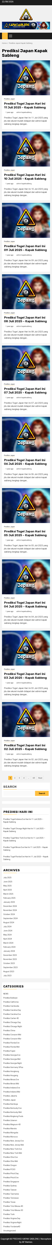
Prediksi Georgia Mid (11, 1059)
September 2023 (10, 967)
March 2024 (8, 943)
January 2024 (9, 951)
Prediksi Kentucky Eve (12, 1108)
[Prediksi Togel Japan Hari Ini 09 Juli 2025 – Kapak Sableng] (26, 220)
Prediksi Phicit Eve (11, 1177)
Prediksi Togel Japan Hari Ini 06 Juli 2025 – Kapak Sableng (25, 462)
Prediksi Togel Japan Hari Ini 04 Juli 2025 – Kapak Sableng (25, 604)
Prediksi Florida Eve (11, 1043)
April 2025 (7, 890)
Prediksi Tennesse (11, 1198)
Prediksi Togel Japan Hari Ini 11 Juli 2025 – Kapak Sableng (25, 105)
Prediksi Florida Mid (11, 1047)
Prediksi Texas (9, 1202)
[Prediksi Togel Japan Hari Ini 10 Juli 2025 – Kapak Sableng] (26, 149)
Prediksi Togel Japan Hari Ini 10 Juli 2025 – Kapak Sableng (25, 176)
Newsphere (46, 1239)
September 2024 (10, 918)
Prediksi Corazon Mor (12, 1039)
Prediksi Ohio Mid (10, 1161)
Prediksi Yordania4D (11, 1227)
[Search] (48, 36)
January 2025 (9, 902)
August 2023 (8, 971)
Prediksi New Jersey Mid (13, 1145)
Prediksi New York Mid (12, 1153)
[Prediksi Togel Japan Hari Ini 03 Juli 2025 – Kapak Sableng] (26, 648)
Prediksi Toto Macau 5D (13, 1210)
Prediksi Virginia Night (12, 1222)
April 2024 (7, 939)
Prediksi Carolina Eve (12, 1014)
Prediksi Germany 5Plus (13, 1067)
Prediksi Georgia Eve (11, 1055)
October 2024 (9, 914)
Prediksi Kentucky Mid (12, 1112)
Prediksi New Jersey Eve (13, 1141)
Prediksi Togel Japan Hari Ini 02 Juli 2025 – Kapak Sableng (25, 747)
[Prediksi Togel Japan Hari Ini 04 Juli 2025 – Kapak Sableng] (26, 576)
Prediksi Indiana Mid (11, 1092)
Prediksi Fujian (9, 1051)
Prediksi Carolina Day (12, 1010)
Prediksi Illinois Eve (11, 1079)
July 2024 (7, 927)
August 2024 (8, 922)
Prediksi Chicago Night (12, 1026)
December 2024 (10, 906)
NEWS (5, 994)
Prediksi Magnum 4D (12, 1124)
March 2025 (8, 894)
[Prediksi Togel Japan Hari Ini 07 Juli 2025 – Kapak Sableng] (26, 363)
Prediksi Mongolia (10, 1133)
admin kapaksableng (24, 112)
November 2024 (10, 910)
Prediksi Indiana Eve (11, 1088)
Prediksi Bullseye (10, 998)
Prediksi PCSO (9, 1169)
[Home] (5, 36)
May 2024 (7, 935)
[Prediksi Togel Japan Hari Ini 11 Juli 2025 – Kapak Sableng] (26, 77)
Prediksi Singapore (11, 1182)
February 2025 (9, 898)
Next (40, 778)
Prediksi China (9, 1030)
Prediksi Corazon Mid (12, 1035)
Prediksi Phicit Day (11, 1173)
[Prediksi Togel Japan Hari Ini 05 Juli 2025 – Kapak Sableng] (26, 505)
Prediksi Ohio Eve (10, 1157)
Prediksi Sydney (10, 1186)
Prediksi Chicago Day (12, 1022)
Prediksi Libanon (10, 1120)
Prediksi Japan (9, 99)
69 (34, 778)
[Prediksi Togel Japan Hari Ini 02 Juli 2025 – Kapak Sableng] (26, 719)
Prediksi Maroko (10, 1128)
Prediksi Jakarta (10, 1096)
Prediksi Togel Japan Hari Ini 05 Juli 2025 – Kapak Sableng (25, 533)
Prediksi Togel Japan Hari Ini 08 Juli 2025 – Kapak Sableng (25, 319)
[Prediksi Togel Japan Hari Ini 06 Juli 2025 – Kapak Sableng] (26, 434)
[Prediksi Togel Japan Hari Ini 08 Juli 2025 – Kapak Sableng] (26, 291)
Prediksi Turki (9, 1214)
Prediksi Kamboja (10, 1104)
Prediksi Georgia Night (12, 1063)
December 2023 (10, 955)
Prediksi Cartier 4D (11, 1018)
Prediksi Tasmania (11, 1194)
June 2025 (7, 882)
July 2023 (7, 976)
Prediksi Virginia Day (11, 1218)
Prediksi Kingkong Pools (13, 1116)
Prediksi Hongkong (11, 1071)
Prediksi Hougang (10, 1075)
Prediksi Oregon (10, 1165)
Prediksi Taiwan (10, 1190)
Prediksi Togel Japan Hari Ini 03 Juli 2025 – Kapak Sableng (25, 676)
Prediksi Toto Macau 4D (13, 1206)
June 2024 (7, 931)
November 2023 (10, 959)
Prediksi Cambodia (11, 1006)
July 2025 (7, 878)
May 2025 (7, 886)
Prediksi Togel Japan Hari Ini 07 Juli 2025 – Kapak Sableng (25, 390)
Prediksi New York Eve (12, 1149)
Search (10, 786)
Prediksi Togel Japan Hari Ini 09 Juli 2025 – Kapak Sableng (25, 248)
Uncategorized (9, 1231)
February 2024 (9, 947)
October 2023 (9, 963)
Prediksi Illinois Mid (11, 1084)
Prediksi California (11, 1002)
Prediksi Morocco (10, 1137)
